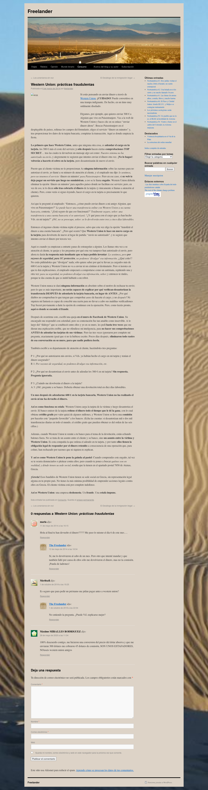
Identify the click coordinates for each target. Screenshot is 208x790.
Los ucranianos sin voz (42, 77)
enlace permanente (85, 499)
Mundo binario (67, 66)
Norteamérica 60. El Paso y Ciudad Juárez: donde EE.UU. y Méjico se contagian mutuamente (160, 104)
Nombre (35, 721)
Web (33, 742)
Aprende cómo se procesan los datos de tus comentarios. (105, 770)
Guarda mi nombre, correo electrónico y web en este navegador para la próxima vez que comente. (78, 752)
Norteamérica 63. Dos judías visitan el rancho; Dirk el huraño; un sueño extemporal (161, 83)
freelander (68, 88)
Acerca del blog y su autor (106, 66)
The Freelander (57, 545)
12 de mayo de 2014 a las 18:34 (63, 549)
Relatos (43, 66)
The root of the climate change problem (160, 190)
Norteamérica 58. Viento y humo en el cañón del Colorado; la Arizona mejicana (161, 124)
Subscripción (128, 66)
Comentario (37, 684)
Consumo (82, 66)
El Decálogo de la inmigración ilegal (117, 77)
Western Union (88, 98)
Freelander (40, 10)
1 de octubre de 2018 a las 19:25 (54, 584)
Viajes (34, 66)
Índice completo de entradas (155, 148)
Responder (45, 537)
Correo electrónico (40, 731)
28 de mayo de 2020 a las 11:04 (54, 635)
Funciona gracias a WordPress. (160, 782)
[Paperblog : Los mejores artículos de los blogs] (153, 196)
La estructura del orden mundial (159, 142)
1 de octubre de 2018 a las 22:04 (63, 607)
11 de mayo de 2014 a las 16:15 (54, 525)
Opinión (54, 66)
